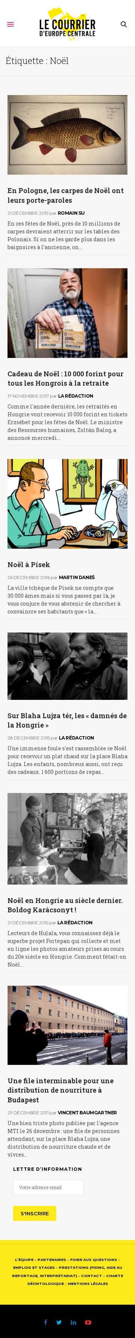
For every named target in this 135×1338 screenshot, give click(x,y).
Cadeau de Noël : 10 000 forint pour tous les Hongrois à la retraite (65, 378)
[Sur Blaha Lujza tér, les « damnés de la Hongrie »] (68, 666)
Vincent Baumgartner (87, 1112)
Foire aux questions (93, 1260)
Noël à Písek (29, 564)
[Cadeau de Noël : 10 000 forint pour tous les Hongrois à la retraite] (68, 313)
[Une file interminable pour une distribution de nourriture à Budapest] (68, 1025)
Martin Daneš (77, 577)
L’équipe (24, 1260)
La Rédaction (75, 396)
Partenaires (52, 1260)
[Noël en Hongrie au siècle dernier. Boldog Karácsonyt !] (68, 839)
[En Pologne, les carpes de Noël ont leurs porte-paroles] (68, 135)
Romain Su (71, 213)
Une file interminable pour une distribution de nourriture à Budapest (61, 1090)
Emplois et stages (34, 1267)
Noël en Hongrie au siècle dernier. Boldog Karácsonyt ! (65, 905)
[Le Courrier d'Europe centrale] (68, 24)
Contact (91, 1276)
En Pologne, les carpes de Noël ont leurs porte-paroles (66, 195)
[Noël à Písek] (68, 504)
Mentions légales (88, 1284)
